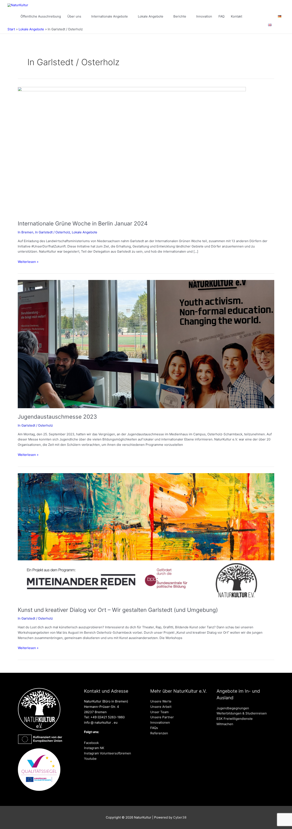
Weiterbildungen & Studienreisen (242, 713)
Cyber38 (179, 817)
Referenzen (159, 733)
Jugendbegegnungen (233, 708)
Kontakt (236, 16)
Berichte (179, 16)
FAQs (154, 728)
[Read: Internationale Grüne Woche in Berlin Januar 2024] (132, 151)
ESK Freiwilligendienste (235, 719)
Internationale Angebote (109, 16)
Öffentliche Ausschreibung (41, 16)
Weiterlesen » (28, 261)
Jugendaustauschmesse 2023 (57, 416)
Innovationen (160, 722)
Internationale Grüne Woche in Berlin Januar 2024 (83, 223)
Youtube (90, 759)
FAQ (221, 16)
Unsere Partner (162, 717)
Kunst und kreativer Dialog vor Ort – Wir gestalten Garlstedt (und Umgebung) (118, 610)
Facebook (91, 743)
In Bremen (25, 232)
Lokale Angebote (150, 16)
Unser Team (159, 712)
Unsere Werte (160, 701)
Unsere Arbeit (160, 707)
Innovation (204, 16)
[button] (279, 25)
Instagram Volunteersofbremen (107, 753)
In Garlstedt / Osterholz (52, 232)
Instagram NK (94, 748)
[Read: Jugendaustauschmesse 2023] (146, 344)
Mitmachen (225, 724)
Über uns (74, 16)
